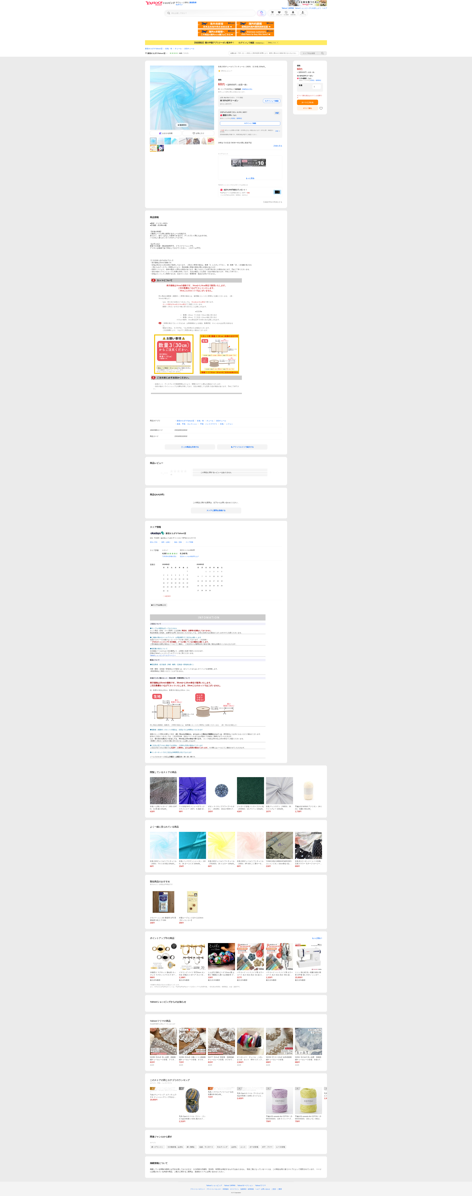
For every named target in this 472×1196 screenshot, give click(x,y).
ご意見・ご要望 (276, 1189)
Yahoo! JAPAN (288, 8)
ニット (243, 1147)
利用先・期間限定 (236, 118)
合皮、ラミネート (206, 1147)
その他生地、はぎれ (175, 1147)
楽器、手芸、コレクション (187, 424)
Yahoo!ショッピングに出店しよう (308, 8)
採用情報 (251, 1189)
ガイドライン (234, 1189)
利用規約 (226, 1189)
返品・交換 (178, 542)
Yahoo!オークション (245, 1185)
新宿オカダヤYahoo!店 (153, 49)
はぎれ (233, 1147)
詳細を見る (278, 146)
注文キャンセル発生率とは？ (189, 556)
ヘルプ (324, 8)
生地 (221, 424)
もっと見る (316, 938)
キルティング (222, 1147)
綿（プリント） (157, 1147)
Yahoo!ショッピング (214, 1185)
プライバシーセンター (213, 1189)
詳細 (276, 131)
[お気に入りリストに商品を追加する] (321, 108)
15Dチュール (189, 49)
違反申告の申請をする (273, 202)
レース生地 (280, 1147)
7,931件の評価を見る (169, 556)
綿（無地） (191, 1147)
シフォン (229, 424)
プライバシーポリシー (197, 1189)
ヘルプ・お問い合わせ (262, 1189)
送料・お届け (165, 542)
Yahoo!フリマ (260, 1185)
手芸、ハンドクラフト (208, 424)
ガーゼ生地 (254, 1147)
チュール (178, 49)
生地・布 (168, 49)
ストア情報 (189, 542)
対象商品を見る (247, 89)
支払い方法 (153, 542)
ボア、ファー (267, 1147)
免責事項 (243, 1189)
